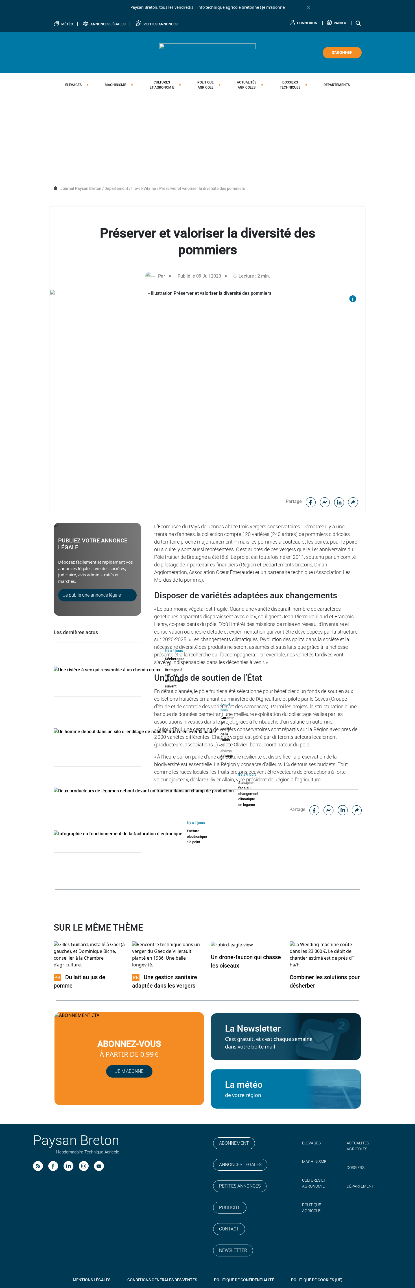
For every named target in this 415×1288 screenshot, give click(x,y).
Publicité (230, 1207)
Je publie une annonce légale (92, 595)
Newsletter (233, 1250)
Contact (229, 1229)
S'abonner (342, 52)
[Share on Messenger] (325, 501)
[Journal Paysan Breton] (207, 52)
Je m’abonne (129, 1071)
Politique (205, 84)
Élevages (73, 85)
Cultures (162, 84)
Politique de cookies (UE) (316, 1280)
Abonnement (234, 1143)
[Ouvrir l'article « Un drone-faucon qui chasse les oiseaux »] (232, 944)
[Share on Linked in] (339, 501)
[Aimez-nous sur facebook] (53, 1166)
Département (360, 1186)
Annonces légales (240, 1164)
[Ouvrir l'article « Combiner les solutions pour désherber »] (326, 954)
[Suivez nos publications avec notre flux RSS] (38, 1166)
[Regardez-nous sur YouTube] (99, 1166)
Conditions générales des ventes (162, 1280)
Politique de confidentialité (244, 1280)
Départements (337, 85)
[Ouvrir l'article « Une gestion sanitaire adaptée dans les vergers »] (168, 954)
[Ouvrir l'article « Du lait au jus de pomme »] (90, 954)
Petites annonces (240, 1186)
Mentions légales (91, 1280)
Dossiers (290, 84)
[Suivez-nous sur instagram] (84, 1166)
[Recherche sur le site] (358, 23)
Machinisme (115, 85)
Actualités (246, 84)
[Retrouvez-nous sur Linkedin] (68, 1166)
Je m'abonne (273, 7)
